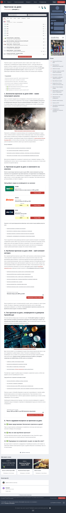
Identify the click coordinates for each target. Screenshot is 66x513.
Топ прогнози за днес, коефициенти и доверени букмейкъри (17, 83)
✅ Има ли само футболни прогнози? (14, 88)
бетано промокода (19, 369)
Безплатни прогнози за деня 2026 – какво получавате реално (17, 78)
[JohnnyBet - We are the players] (2, 2)
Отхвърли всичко (53, 498)
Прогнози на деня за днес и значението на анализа (15, 79)
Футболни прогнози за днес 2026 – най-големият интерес (16, 81)
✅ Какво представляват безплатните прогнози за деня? (17, 86)
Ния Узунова (8, 9)
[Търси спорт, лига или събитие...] (5, 2)
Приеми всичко (62, 498)
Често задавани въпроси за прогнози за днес (14, 84)
